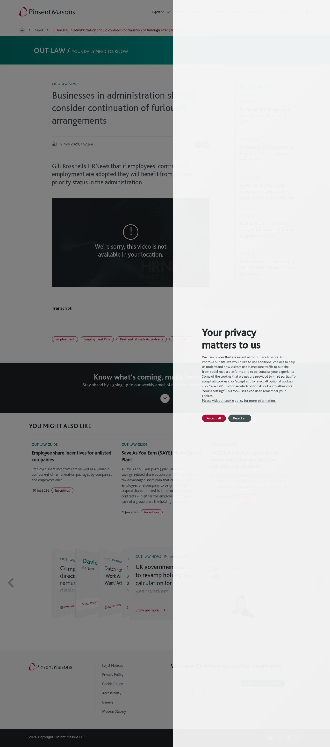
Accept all (214, 418)
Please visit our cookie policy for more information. (239, 400)
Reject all (239, 418)
